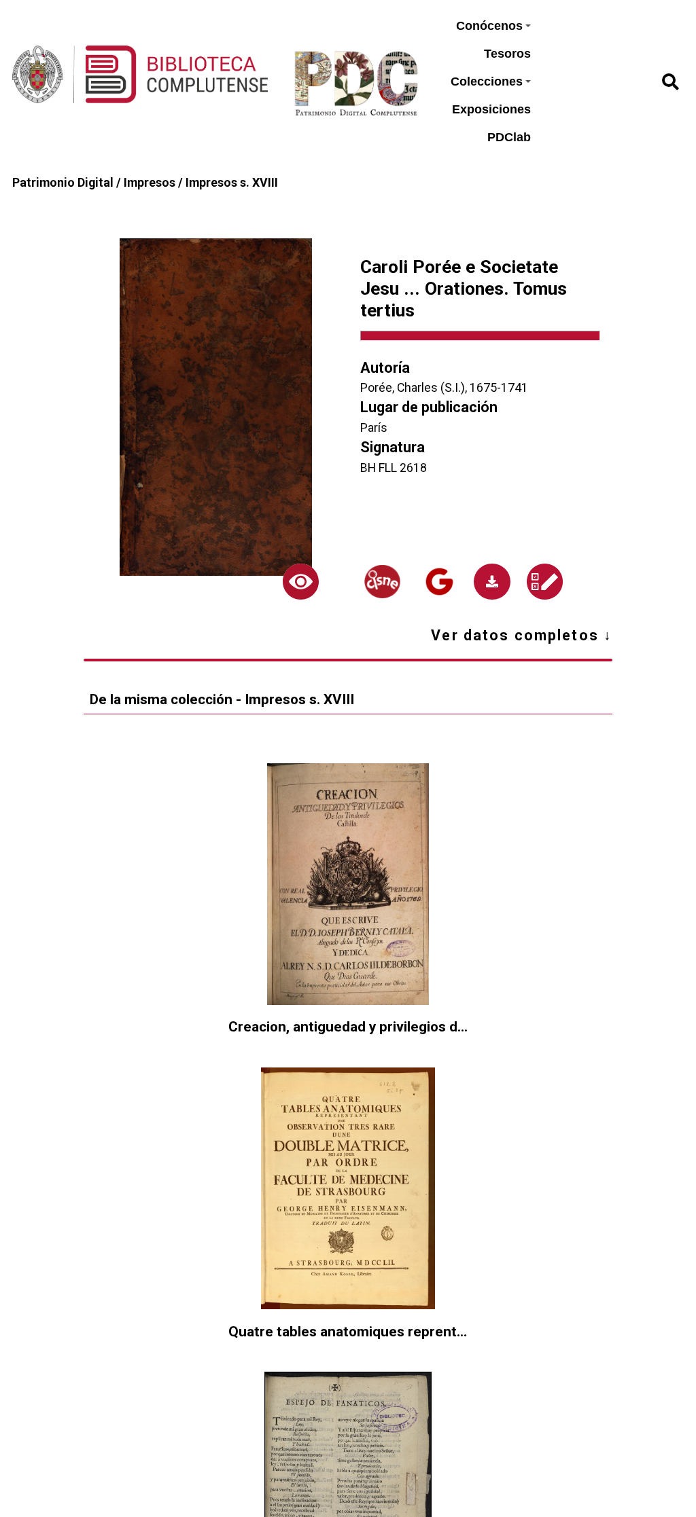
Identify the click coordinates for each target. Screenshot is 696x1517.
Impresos (149, 182)
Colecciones (487, 81)
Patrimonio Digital (63, 182)
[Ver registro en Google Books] (439, 582)
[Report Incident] (544, 582)
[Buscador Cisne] (382, 582)
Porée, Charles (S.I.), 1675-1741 (444, 387)
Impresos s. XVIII (232, 182)
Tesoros (507, 53)
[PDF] (492, 582)
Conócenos (489, 26)
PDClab (509, 137)
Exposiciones (491, 109)
